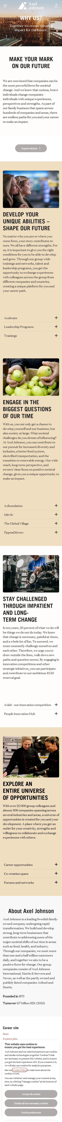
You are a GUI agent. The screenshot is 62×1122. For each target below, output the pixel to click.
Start (6, 1034)
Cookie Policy (20, 1070)
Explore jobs (10, 1038)
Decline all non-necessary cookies (31, 1103)
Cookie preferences (31, 1112)
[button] (56, 6)
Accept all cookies (31, 1094)
